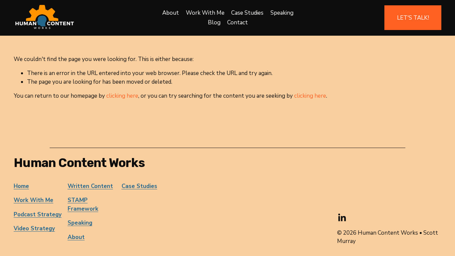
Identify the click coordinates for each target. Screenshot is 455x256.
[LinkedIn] (341, 217)
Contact (237, 22)
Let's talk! (413, 18)
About (170, 13)
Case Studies (247, 13)
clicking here (122, 96)
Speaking (281, 13)
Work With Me (205, 13)
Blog (214, 22)
